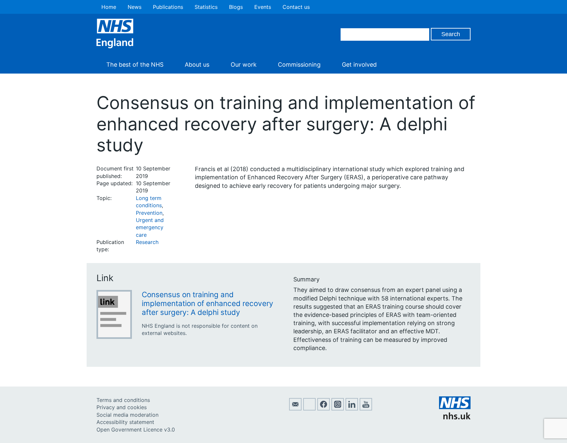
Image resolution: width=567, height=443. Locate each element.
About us (197, 64)
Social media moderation (127, 414)
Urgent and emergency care (150, 227)
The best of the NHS (134, 64)
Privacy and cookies (121, 407)
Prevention (149, 213)
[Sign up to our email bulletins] (295, 408)
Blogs (236, 7)
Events (262, 7)
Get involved (359, 64)
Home (108, 7)
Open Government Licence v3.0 (135, 429)
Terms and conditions (123, 400)
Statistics (206, 7)
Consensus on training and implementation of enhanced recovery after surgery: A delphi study (207, 303)
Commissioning (299, 64)
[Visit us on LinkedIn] (352, 408)
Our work (244, 64)
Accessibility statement (125, 422)
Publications (168, 7)
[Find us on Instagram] (337, 408)
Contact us (296, 7)
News (134, 7)
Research (147, 242)
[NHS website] (455, 417)
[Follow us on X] (309, 408)
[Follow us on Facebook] (323, 408)
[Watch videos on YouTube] (366, 408)
